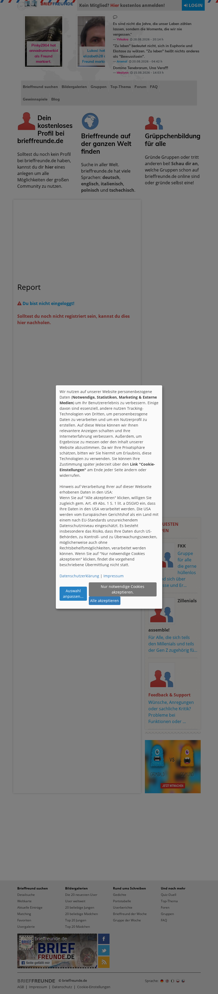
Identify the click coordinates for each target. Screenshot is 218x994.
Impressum (113, 575)
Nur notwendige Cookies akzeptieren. (122, 589)
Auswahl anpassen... (73, 593)
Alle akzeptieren (104, 600)
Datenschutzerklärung (79, 575)
